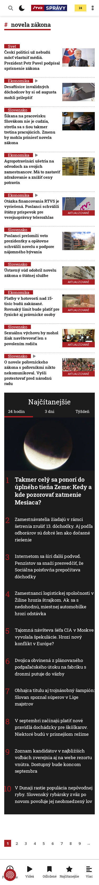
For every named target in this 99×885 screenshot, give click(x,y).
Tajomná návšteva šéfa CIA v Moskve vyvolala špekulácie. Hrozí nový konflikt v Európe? (54, 637)
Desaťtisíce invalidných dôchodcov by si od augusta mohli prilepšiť (30, 92)
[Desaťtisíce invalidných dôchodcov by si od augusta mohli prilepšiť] (78, 92)
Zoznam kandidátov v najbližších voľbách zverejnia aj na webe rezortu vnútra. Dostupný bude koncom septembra (53, 761)
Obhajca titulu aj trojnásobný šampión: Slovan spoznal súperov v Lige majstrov (55, 697)
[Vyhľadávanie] (10, 8)
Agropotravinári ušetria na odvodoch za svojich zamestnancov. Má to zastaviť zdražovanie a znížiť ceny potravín (32, 171)
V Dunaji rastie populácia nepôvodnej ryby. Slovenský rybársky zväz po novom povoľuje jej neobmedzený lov (54, 794)
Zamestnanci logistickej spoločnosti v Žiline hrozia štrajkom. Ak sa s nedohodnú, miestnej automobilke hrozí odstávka (54, 603)
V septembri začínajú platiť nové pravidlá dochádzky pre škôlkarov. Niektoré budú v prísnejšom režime (52, 727)
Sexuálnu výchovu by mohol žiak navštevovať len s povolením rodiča (31, 338)
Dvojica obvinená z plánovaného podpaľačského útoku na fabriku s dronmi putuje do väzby (50, 667)
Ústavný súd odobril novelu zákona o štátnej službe (30, 272)
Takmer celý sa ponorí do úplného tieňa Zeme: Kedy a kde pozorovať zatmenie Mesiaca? (53, 491)
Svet (12, 46)
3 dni (49, 411)
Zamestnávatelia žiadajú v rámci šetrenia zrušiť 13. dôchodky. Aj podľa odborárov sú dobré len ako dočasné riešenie (54, 529)
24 (80, 8)
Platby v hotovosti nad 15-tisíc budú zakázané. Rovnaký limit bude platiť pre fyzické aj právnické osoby (31, 306)
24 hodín (16, 411)
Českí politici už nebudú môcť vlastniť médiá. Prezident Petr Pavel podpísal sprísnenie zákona (32, 60)
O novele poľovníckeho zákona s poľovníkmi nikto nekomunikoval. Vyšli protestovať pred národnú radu (29, 372)
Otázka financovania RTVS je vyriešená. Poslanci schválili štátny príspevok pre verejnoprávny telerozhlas (31, 209)
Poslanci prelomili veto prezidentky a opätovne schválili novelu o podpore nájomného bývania (29, 243)
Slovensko (17, 110)
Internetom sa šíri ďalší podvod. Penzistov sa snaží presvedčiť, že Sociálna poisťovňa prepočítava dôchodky (49, 566)
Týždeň (82, 411)
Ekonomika (18, 81)
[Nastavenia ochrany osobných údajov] (10, 875)
